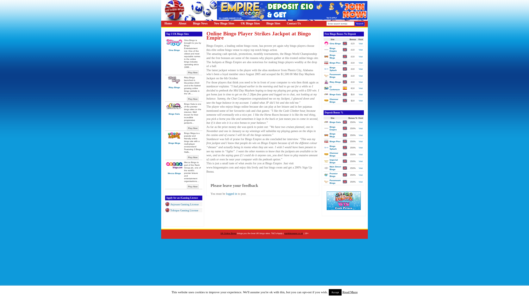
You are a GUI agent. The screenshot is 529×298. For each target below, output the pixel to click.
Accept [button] (335, 292)
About (182, 23)
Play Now (193, 72)
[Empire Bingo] (292, 18)
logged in (231, 193)
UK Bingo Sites (250, 23)
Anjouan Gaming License (184, 204)
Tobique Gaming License (184, 210)
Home (168, 23)
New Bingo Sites (224, 23)
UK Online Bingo (228, 233)
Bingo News (200, 23)
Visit (361, 43)
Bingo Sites (273, 23)
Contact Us (294, 23)
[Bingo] (344, 209)
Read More (350, 292)
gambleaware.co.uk (293, 233)
